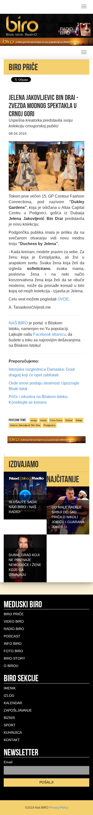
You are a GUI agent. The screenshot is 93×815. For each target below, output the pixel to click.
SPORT (10, 725)
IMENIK (10, 688)
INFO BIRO (13, 644)
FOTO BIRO (13, 651)
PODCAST (12, 636)
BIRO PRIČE (14, 614)
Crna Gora (56, 420)
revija (34, 420)
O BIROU (11, 666)
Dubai (68, 420)
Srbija (79, 420)
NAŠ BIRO (18, 323)
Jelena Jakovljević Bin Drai (25, 425)
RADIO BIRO (14, 629)
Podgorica (49, 425)
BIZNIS (9, 718)
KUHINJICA (13, 732)
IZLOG (9, 696)
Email (8, 762)
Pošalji (46, 782)
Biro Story (14, 658)
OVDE (63, 299)
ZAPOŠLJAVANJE (18, 710)
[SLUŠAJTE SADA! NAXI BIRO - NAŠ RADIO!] (25, 495)
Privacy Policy (58, 807)
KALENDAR (13, 703)
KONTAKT (12, 740)
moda (43, 420)
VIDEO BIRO (14, 621)
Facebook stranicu (49, 334)
